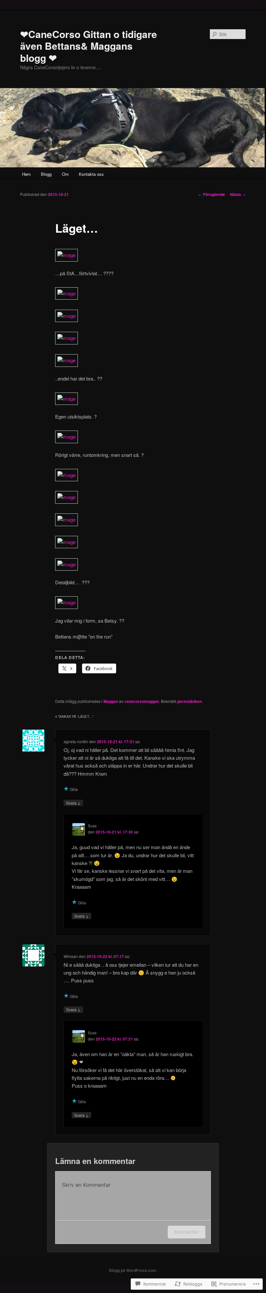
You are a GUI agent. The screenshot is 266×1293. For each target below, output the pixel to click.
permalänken (189, 701)
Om (65, 174)
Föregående (211, 194)
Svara (73, 803)
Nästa (238, 194)
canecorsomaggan (141, 701)
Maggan (110, 701)
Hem (26, 174)
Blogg (46, 174)
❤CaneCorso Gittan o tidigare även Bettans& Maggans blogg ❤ (88, 46)
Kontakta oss (91, 174)
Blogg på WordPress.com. (133, 1270)
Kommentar (187, 1232)
